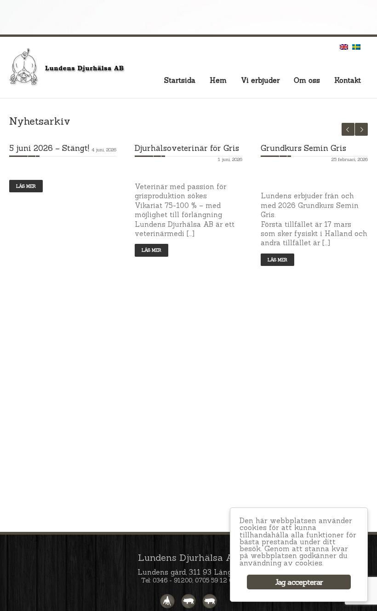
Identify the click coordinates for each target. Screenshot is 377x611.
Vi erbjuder (260, 80)
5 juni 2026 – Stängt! (49, 148)
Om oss (307, 80)
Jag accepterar (299, 582)
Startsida (179, 80)
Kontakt (347, 80)
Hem (218, 80)
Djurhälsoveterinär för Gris (187, 148)
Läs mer (26, 186)
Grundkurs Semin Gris (303, 148)
